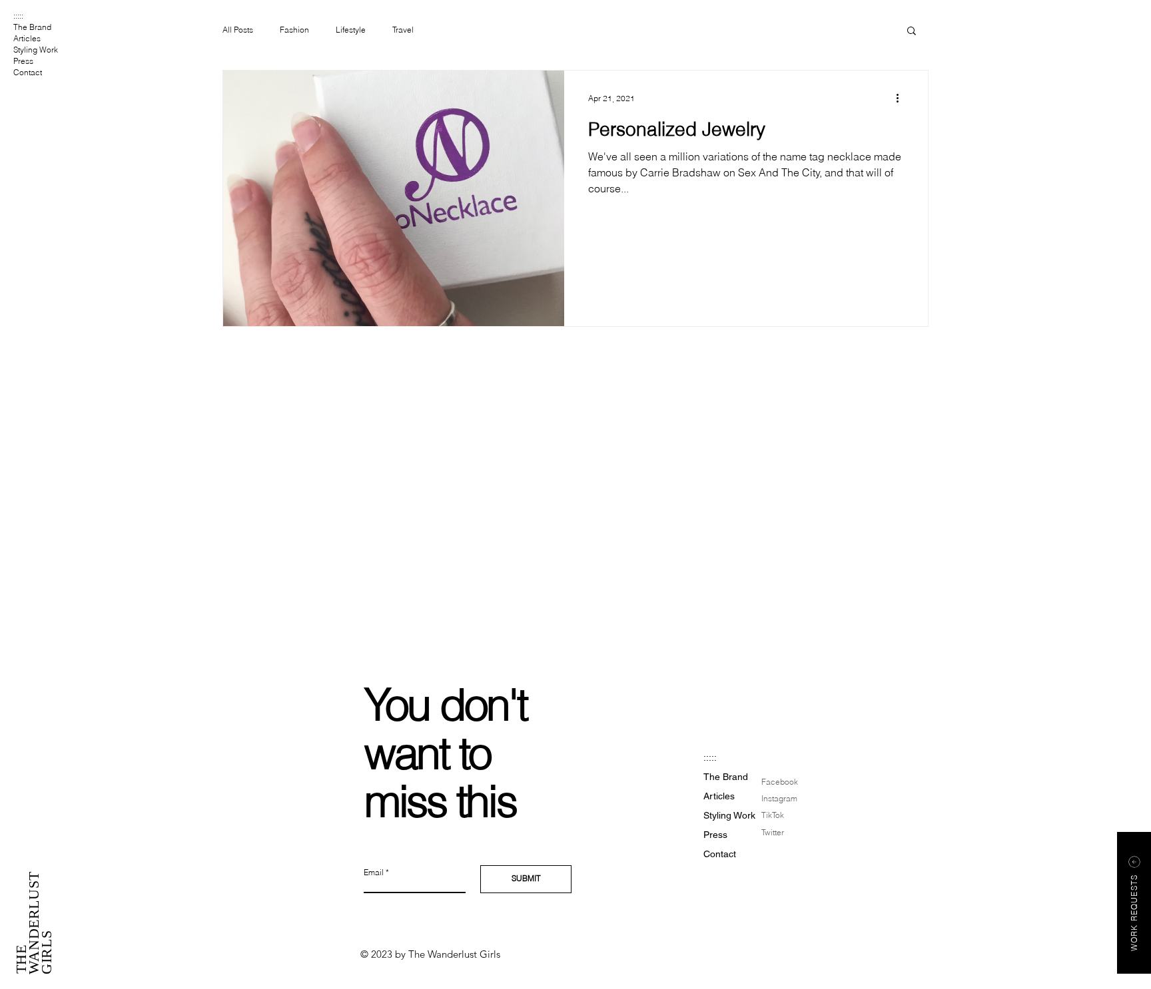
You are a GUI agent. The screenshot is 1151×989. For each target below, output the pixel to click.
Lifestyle (351, 30)
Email (374, 873)
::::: (18, 16)
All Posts (237, 30)
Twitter (772, 832)
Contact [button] (27, 72)
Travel (403, 30)
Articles (27, 38)
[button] (911, 32)
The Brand (32, 27)
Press (23, 61)
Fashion (294, 30)
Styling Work (35, 50)
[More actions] (902, 98)
